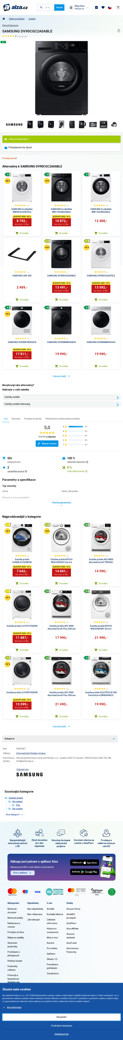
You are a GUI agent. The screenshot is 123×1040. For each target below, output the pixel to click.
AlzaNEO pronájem (71, 916)
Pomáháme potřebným (52, 966)
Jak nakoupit (33, 919)
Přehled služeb (15, 961)
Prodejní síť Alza (16, 932)
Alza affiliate (72, 928)
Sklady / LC (52, 959)
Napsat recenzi (49, 443)
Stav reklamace (34, 914)
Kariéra (50, 943)
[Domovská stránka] (3, 18)
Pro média (52, 948)
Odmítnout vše (61, 1034)
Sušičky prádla (12, 397)
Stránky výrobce (38, 753)
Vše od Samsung (10, 25)
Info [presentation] (6, 419)
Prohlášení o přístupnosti (14, 954)
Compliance (53, 973)
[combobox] (46, 7)
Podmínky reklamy (12, 968)
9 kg (18, 805)
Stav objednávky (35, 909)
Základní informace (52, 921)
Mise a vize (52, 937)
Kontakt (50, 909)
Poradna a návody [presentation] (32, 419)
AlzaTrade (71, 943)
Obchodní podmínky (12, 945)
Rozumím (61, 1017)
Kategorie (9, 738)
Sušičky (32, 19)
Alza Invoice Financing (72, 950)
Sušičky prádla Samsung (17, 404)
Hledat (59, 7)
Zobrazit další (59, 376)
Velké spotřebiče (17, 19)
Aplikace (51, 954)
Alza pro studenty (70, 936)
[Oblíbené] (103, 7)
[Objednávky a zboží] (96, 7)
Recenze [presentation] (16, 419)
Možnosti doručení (12, 911)
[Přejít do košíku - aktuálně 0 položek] (118, 7)
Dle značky (17, 809)
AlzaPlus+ (71, 923)
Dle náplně (17, 801)
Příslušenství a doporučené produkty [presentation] (62, 419)
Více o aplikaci (20, 873)
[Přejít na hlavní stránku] (15, 7)
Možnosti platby (15, 918)
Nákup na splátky (16, 937)
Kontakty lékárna (55, 914)
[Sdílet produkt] (119, 31)
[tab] (6, 418)
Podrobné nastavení (61, 1025)
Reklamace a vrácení (14, 925)
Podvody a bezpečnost (13, 977)
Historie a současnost (52, 930)
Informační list (23, 753)
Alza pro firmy (73, 909)
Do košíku (24, 233)
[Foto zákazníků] (114, 124)
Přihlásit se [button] (79, 9)
